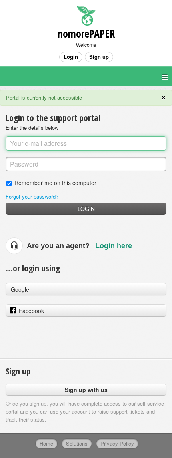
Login (86, 209)
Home (46, 443)
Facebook (31, 311)
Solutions (77, 443)
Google (20, 289)
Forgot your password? (32, 196)
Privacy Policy (117, 443)
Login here (113, 246)
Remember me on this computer (55, 182)
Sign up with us (86, 390)
